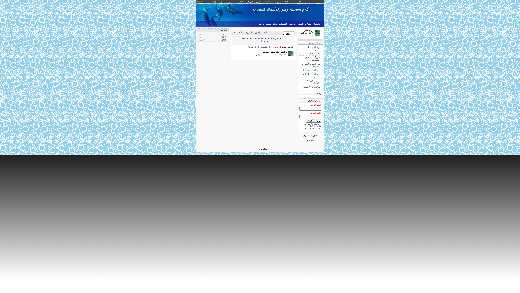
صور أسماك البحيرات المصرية (311, 65)
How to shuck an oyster (252, 38)
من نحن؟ (260, 24)
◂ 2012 (212, 37)
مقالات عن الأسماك (311, 87)
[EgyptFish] (291, 55)
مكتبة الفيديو (271, 24)
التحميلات (283, 24)
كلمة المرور (315, 113)
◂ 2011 (212, 40)
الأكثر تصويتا (253, 47)
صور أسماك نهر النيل (311, 70)
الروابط (292, 24)
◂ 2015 (212, 34)
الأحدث (278, 47)
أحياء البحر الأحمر (312, 53)
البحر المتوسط (258, 55)
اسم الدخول (315, 105)
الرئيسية (317, 24)
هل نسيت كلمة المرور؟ (312, 128)
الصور (300, 24)
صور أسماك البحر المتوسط (312, 58)
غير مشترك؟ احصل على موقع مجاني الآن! (312, 125)
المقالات (308, 24)
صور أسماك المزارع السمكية (311, 75)
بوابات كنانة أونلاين (283, 2)
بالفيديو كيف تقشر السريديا (275, 52)
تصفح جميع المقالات (263, 41)
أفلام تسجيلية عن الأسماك (313, 81)
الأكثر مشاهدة (267, 47)
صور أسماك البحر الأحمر (312, 48)
